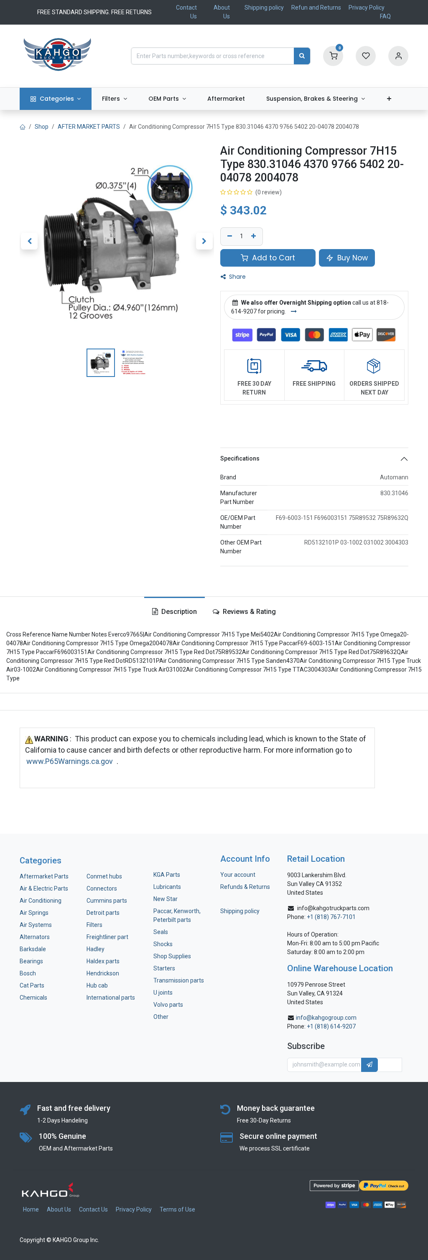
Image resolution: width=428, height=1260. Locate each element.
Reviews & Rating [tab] (248, 612)
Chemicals (33, 997)
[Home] (22, 126)
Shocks (163, 944)
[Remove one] (228, 236)
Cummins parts (107, 900)
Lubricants (167, 886)
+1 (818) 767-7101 (331, 917)
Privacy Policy (367, 7)
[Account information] (398, 55)
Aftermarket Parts (44, 876)
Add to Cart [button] (272, 258)
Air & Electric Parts (44, 888)
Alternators (35, 937)
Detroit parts (103, 912)
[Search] (302, 56)
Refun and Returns (316, 7)
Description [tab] (178, 612)
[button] (29, 241)
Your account (237, 874)
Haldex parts (103, 961)
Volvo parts (168, 1004)
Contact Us (93, 1209)
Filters (94, 924)
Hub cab (97, 985)
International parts (111, 997)
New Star (165, 899)
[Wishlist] (366, 55)
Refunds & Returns (245, 886)
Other (160, 1016)
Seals (160, 932)
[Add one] (254, 236)
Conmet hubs (104, 876)
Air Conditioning (40, 900)
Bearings (31, 961)
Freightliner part (107, 937)
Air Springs (34, 912)
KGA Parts (166, 874)
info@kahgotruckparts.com (333, 908)
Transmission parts (178, 980)
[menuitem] (56, 99)
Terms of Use (177, 1209)
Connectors (102, 888)
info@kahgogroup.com (326, 1017)
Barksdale (33, 949)
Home (31, 1209)
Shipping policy (264, 7)
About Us (59, 1209)
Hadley (95, 949)
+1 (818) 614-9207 (331, 1026)
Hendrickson (103, 973)
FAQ (385, 16)
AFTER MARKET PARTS (89, 126)
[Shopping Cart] (333, 55)
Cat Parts (32, 985)
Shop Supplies (172, 956)
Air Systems (36, 924)
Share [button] (236, 276)
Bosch (28, 973)
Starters (164, 968)
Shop (41, 126)
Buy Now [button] (351, 258)
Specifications (240, 458)
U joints (163, 992)
